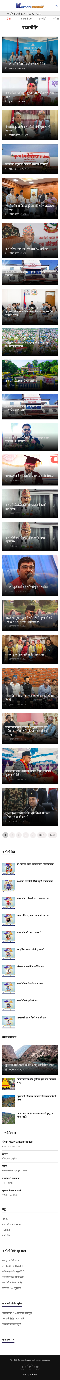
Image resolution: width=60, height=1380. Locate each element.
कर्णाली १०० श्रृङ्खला (11, 1288)
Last (52, 835)
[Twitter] (30, 1367)
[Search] (56, 5)
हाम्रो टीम (6, 1236)
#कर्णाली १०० (26, 19)
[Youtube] (37, 1367)
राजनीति (6, 1230)
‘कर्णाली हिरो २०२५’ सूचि (13, 1319)
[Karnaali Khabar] (30, 6)
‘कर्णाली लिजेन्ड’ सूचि (11, 1324)
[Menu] (4, 6)
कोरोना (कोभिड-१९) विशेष (13, 1272)
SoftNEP (33, 1374)
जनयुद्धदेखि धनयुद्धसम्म (12, 1266)
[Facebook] (23, 1367)
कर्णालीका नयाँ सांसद (12, 1225)
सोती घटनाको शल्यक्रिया (13, 1277)
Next (41, 835)
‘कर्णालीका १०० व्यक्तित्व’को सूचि (17, 1313)
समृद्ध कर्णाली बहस (10, 1261)
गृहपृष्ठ (5, 1219)
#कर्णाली (42, 19)
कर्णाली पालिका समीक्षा (12, 1283)
